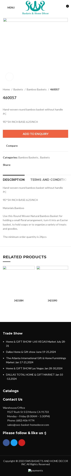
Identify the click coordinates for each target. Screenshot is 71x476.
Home (6, 89)
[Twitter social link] (18, 164)
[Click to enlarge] (9, 77)
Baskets (18, 89)
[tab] (14, 179)
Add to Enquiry (35, 133)
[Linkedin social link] (27, 164)
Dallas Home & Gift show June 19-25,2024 (31, 351)
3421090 (52, 300)
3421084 (18, 300)
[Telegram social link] (31, 164)
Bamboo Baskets (37, 89)
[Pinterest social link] (22, 164)
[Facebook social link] (14, 164)
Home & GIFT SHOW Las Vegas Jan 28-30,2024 (34, 368)
